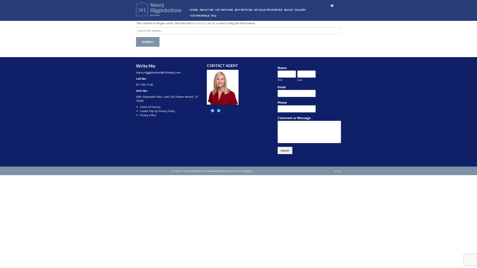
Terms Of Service (150, 107)
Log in (337, 171)
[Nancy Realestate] (159, 8)
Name (282, 68)
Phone (282, 103)
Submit (285, 150)
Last (299, 80)
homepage (200, 23)
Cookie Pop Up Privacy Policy (157, 111)
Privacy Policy (148, 115)
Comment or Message (294, 118)
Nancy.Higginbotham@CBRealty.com (158, 72)
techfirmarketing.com (217, 171)
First (280, 80)
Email (282, 87)
